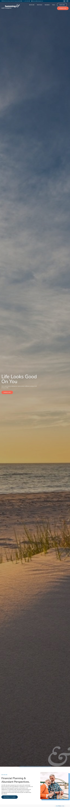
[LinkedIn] (64, 1)
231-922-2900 (27, 1)
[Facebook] (67, 1)
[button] (32, 5)
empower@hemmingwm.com (38, 1)
